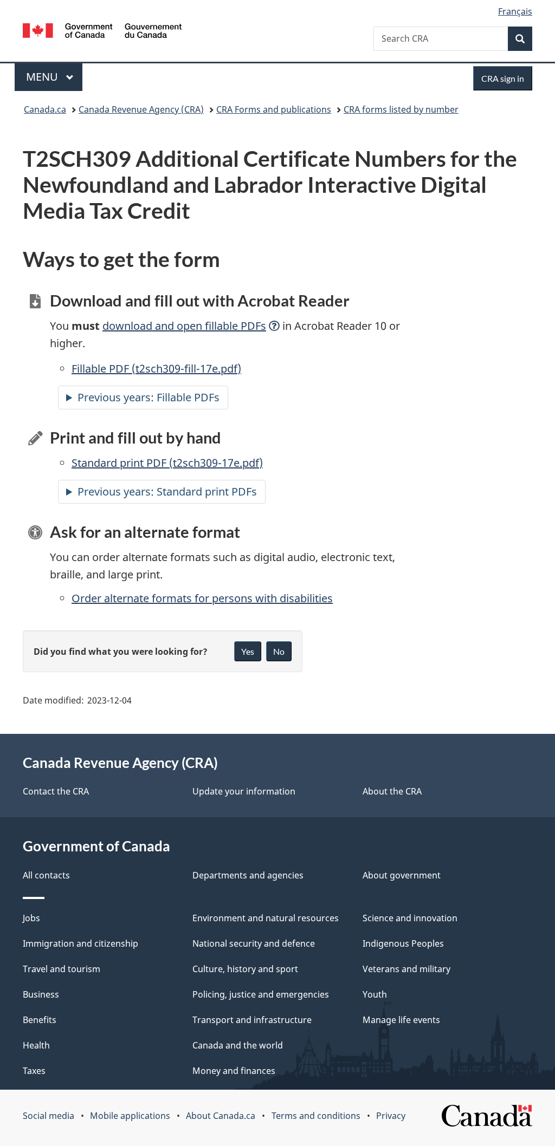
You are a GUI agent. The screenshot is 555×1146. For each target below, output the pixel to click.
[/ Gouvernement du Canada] (102, 32)
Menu (43, 76)
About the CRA (392, 791)
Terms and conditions (316, 1116)
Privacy (390, 1116)
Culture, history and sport (245, 969)
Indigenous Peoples (403, 943)
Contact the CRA (56, 791)
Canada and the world (237, 1045)
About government (402, 875)
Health (36, 1045)
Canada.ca (45, 109)
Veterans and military (406, 969)
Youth (375, 994)
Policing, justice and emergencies (260, 994)
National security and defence (253, 943)
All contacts (46, 875)
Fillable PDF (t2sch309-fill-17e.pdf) (156, 368)
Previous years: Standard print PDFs (167, 491)
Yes (247, 651)
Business (41, 994)
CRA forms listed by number (401, 109)
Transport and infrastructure (252, 1020)
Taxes (34, 1071)
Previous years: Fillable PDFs (149, 397)
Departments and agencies (248, 875)
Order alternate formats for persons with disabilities (202, 598)
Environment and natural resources (265, 918)
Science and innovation (410, 918)
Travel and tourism (61, 969)
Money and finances (233, 1071)
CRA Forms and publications (273, 109)
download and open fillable (184, 325)
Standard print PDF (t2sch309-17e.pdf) (167, 462)
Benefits (39, 1020)
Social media (48, 1116)
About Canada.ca (220, 1116)
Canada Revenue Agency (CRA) (141, 109)
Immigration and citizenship (80, 943)
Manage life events (401, 1020)
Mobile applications (130, 1116)
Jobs (31, 918)
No (279, 651)
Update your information (243, 791)
